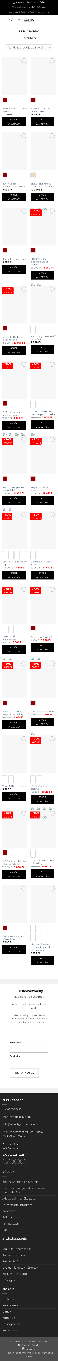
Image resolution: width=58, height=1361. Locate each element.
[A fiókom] (43, 20)
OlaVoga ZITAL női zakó (41, 563)
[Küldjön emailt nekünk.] (17, 1161)
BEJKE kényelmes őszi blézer (14, 110)
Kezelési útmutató (14, 1273)
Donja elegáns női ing (43, 711)
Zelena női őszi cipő (41, 637)
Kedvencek (9, 1330)
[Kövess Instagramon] (11, 1161)
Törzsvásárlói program (17, 1204)
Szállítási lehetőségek (17, 1248)
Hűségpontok (11, 1324)
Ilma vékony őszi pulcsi (14, 259)
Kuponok (8, 1317)
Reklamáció (10, 1261)
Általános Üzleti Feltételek (20, 1182)
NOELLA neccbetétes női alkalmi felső (14, 862)
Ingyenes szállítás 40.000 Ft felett (28, 2)
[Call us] (22, 1161)
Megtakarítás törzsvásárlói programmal (29, 12)
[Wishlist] (48, 20)
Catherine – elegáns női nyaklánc (13, 937)
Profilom (8, 1299)
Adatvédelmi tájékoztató (18, 1198)
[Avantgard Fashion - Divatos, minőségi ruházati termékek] (29, 20)
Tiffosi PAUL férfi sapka (14, 786)
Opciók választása (14, 122)
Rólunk (7, 1217)
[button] (4, 20)
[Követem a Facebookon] (5, 1161)
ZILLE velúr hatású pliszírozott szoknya (41, 185)
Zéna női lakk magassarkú (9, 637)
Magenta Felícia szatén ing (39, 488)
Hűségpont (10, 1280)
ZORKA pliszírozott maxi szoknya (41, 110)
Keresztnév (15, 1042)
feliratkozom (24, 1072)
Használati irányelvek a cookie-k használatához (23, 1190)
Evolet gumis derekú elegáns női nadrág (13, 713)
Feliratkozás (10, 1223)
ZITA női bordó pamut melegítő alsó (14, 413)
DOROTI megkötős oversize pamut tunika (43, 413)
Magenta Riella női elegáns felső (12, 338)
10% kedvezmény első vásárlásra (29, 7)
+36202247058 (11, 1109)
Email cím (15, 1056)
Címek (6, 1311)
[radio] (4, 99)
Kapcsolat (9, 1211)
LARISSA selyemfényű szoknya (43, 787)
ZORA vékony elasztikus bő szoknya (14, 185)
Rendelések (10, 1305)
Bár (4, 1229)
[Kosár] (54, 20)
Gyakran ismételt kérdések (20, 1267)
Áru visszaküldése (14, 1255)
